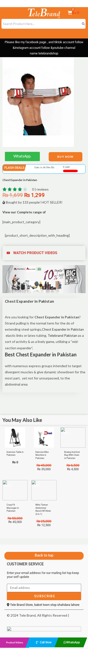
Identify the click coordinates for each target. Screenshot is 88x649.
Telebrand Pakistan (62, 335)
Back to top (44, 555)
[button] (44, 253)
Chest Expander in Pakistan (63, 329)
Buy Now (65, 156)
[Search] (83, 24)
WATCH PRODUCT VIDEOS (35, 253)
